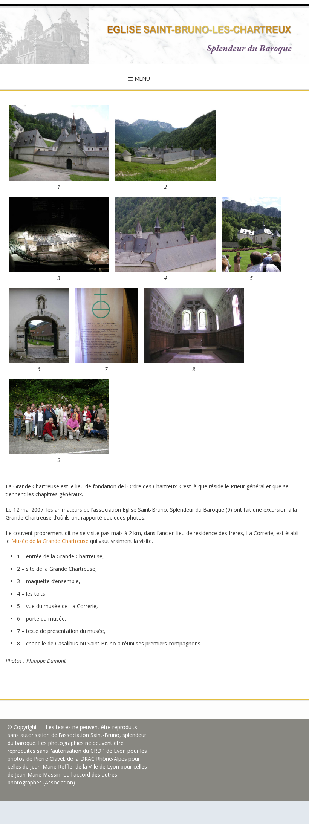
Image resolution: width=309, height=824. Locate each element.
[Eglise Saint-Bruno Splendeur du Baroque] (154, 34)
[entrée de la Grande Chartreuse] (59, 178)
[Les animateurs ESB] (59, 452)
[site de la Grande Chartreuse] (165, 178)
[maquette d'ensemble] (59, 270)
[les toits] (165, 270)
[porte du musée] (39, 361)
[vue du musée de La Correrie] (251, 270)
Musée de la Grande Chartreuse (50, 540)
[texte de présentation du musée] (106, 361)
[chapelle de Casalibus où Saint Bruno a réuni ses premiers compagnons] (194, 361)
